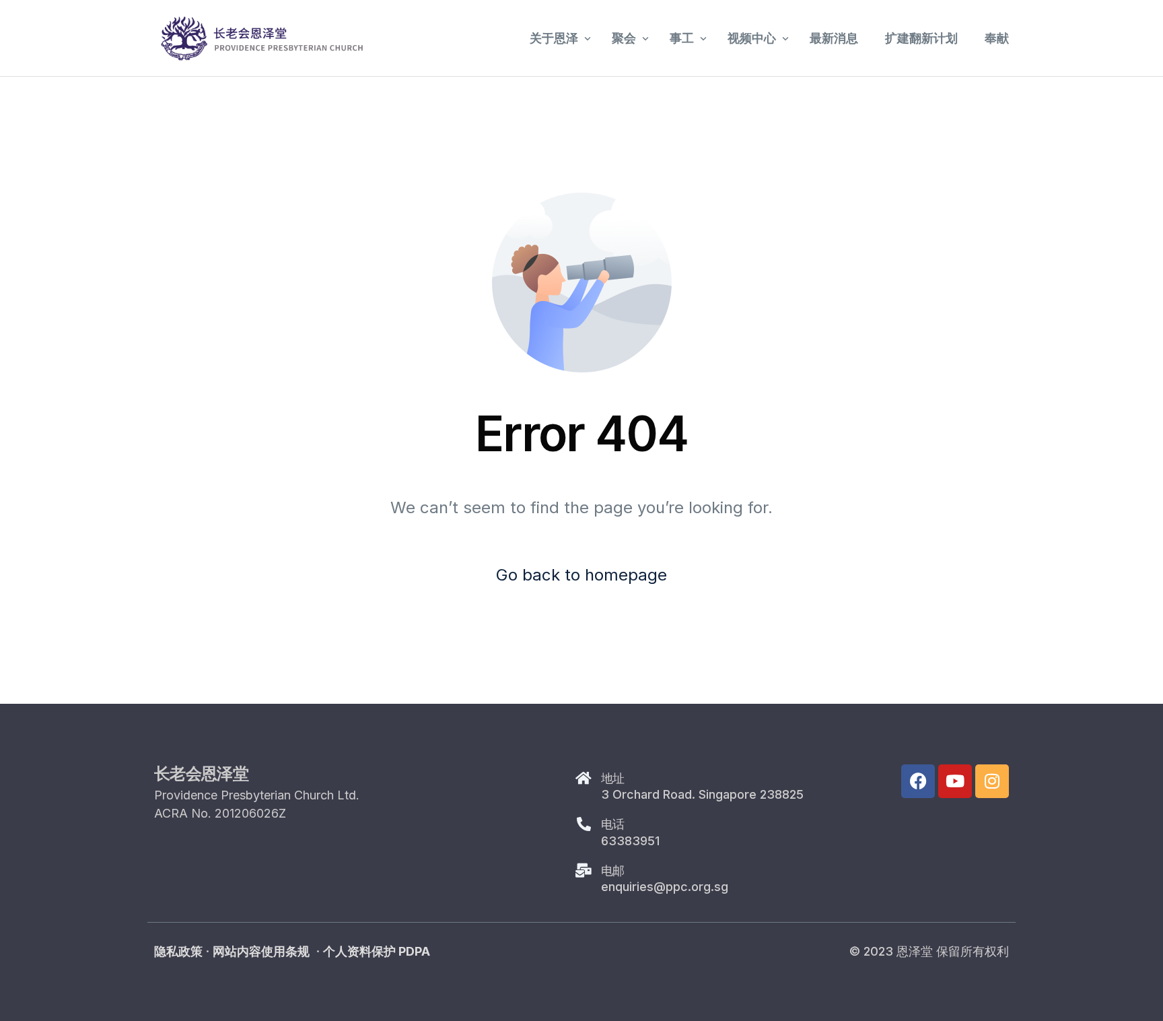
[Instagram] (992, 781)
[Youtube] (955, 781)
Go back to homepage (581, 575)
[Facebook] (918, 781)
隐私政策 (178, 951)
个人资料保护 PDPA (376, 951)
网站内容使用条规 (261, 951)
